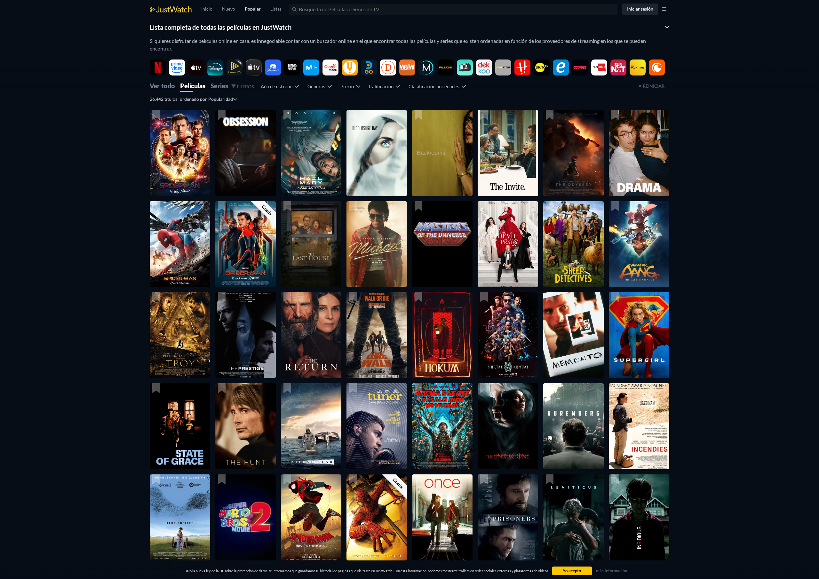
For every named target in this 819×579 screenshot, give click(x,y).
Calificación (382, 86)
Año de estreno (277, 86)
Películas (192, 86)
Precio (348, 86)
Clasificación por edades (435, 86)
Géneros (317, 86)
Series (219, 86)
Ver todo (162, 86)
